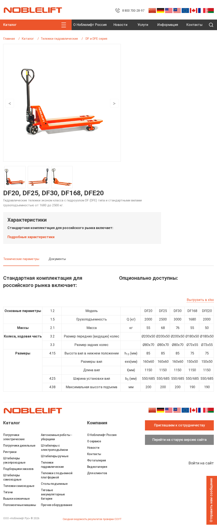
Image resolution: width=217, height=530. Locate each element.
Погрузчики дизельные (19, 445)
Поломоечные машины (19, 505)
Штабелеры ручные (54, 456)
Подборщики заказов (18, 469)
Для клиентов (97, 473)
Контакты (194, 25)
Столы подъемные (54, 483)
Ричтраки (9, 452)
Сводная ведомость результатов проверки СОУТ (92, 519)
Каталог (28, 39)
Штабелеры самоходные (12, 477)
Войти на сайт (201, 463)
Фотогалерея (96, 460)
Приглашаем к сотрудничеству (179, 425)
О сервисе (94, 441)
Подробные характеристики (30, 237)
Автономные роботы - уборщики (56, 437)
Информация (167, 25)
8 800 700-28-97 (133, 10)
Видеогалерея (97, 466)
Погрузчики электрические (13, 437)
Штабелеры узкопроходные (14, 460)
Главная (9, 39)
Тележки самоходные (18, 486)
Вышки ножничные (16, 498)
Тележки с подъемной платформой (56, 475)
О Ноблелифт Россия (90, 25)
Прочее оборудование (56, 505)
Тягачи (8, 492)
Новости (120, 25)
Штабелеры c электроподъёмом (54, 447)
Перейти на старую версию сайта (179, 440)
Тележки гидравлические (59, 39)
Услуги (143, 25)
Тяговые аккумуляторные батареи (53, 494)
